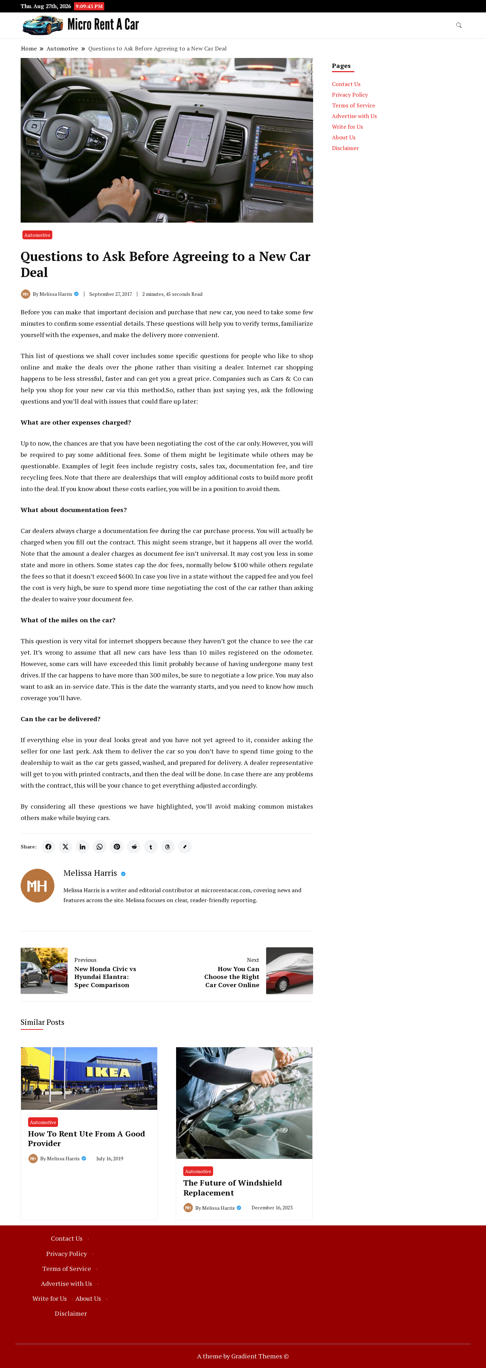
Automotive (37, 234)
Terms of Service (353, 105)
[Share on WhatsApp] (99, 846)
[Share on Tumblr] (151, 846)
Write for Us (347, 127)
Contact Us (346, 84)
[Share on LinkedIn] (82, 846)
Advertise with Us (354, 116)
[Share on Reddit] (134, 846)
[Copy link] (185, 846)
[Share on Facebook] (48, 846)
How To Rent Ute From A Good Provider (86, 1138)
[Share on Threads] (168, 846)
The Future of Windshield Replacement (232, 1187)
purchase (181, 312)
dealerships (140, 477)
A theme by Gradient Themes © (243, 1356)
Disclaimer (345, 148)
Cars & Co (286, 378)
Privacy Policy (350, 95)
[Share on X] (65, 846)
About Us (343, 137)
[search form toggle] (459, 25)
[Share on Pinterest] (116, 846)
